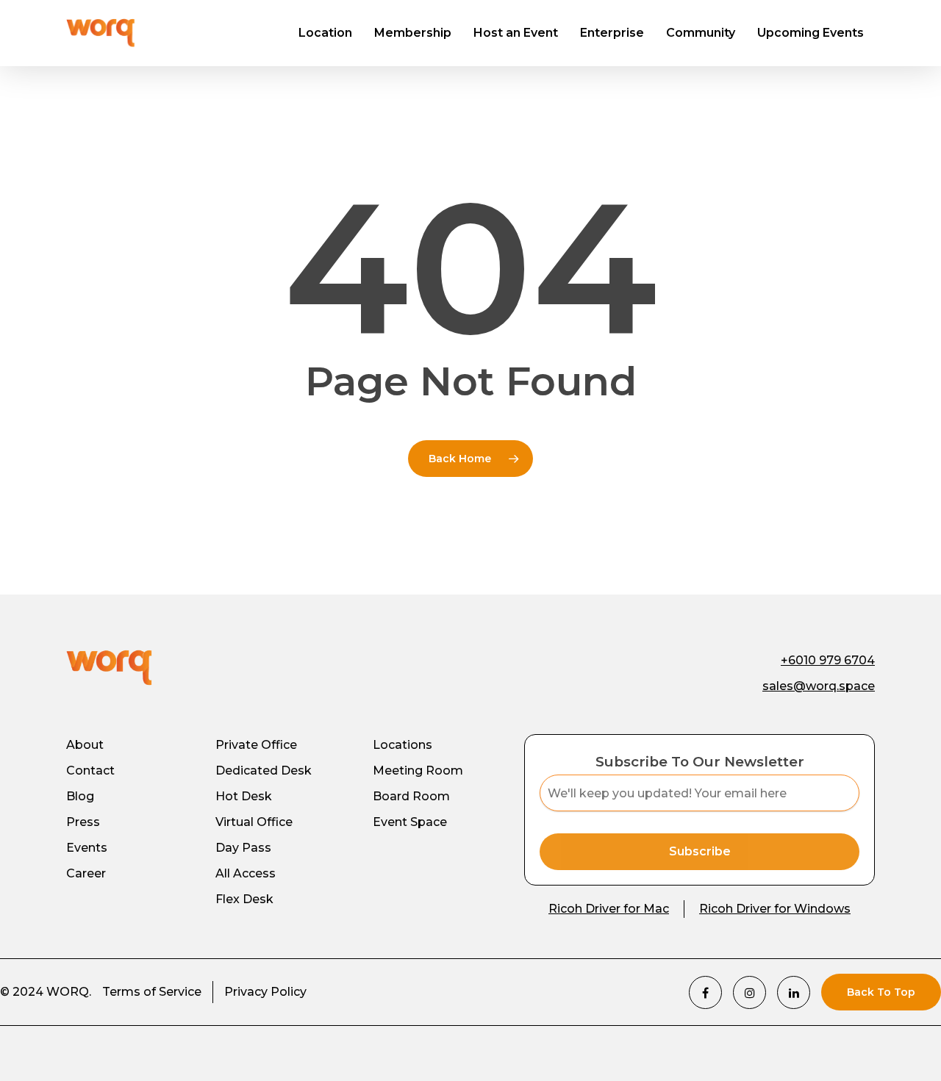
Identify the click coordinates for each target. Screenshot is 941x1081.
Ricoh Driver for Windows (775, 909)
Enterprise (612, 33)
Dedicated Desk (263, 770)
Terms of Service (151, 992)
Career (86, 873)
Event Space (410, 822)
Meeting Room (418, 770)
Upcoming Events (810, 33)
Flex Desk (244, 899)
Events (86, 848)
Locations (402, 745)
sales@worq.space (818, 686)
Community (700, 33)
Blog (80, 796)
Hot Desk (243, 796)
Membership (412, 33)
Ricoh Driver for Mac (608, 909)
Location (325, 33)
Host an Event (515, 33)
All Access (245, 873)
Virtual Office (254, 822)
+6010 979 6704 (828, 660)
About (85, 745)
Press (83, 822)
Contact (90, 770)
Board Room (411, 796)
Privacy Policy (265, 992)
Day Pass (243, 848)
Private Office (256, 745)
